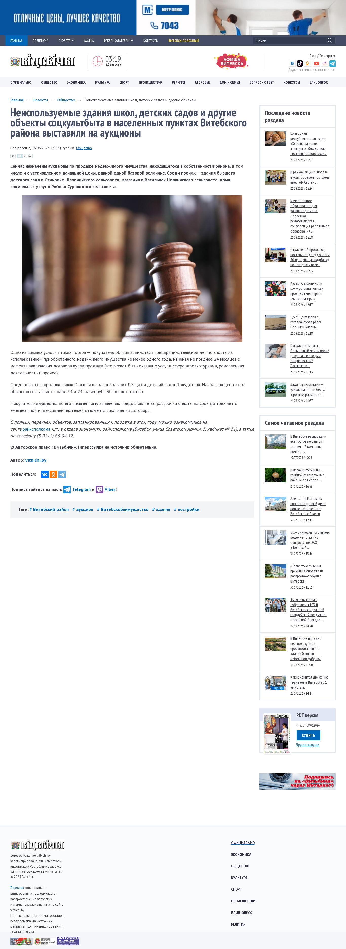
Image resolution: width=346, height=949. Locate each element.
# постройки (186, 509)
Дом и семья (230, 82)
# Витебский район (49, 509)
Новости (40, 99)
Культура (102, 82)
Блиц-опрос (242, 912)
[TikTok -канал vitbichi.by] (300, 65)
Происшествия (150, 82)
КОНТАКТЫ (150, 40)
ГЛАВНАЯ (16, 40)
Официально (20, 82)
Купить (308, 735)
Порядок (17, 888)
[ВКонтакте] (45, 474)
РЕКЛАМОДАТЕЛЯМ (117, 40)
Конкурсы (292, 82)
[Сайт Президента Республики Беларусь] (22, 944)
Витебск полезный (183, 40)
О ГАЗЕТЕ (64, 40)
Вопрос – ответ (261, 82)
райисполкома (36, 429)
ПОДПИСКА (40, 40)
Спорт (124, 82)
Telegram (81, 489)
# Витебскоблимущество (123, 509)
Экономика (76, 82)
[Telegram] (62, 474)
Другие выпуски (307, 744)
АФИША (89, 40)
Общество (49, 82)
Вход (313, 55)
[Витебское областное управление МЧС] (68, 944)
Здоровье (202, 82)
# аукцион (83, 509)
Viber (110, 489)
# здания (161, 509)
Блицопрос (319, 82)
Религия (178, 82)
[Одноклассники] (53, 474)
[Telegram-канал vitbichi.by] (332, 65)
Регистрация (328, 55)
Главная (17, 99)
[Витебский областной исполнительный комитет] (45, 944)
